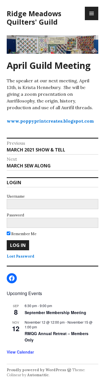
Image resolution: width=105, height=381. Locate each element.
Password (15, 215)
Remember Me (23, 234)
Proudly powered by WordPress (36, 370)
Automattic (38, 375)
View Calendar (20, 352)
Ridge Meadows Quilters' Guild (34, 18)
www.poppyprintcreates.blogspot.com (50, 121)
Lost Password (20, 256)
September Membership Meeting (55, 312)
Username (16, 196)
